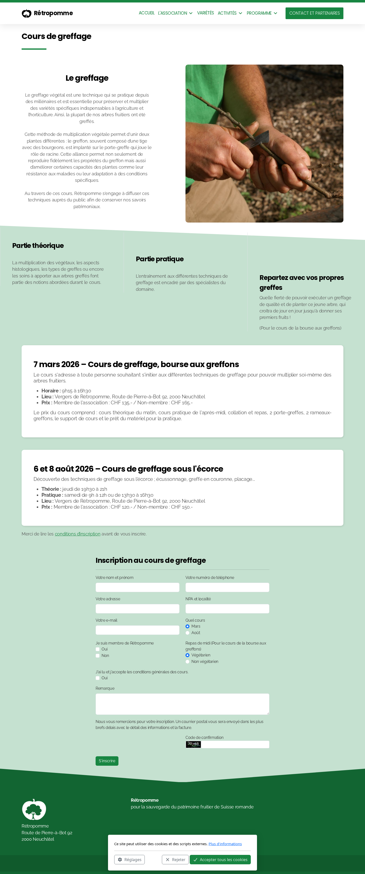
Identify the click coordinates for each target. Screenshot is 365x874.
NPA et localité (198, 599)
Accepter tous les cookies (224, 859)
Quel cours (195, 620)
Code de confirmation (204, 737)
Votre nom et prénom (114, 577)
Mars (195, 626)
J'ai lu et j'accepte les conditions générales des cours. (142, 672)
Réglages (133, 859)
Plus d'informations (225, 843)
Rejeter (178, 859)
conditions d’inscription (78, 533)
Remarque (105, 688)
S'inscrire (107, 761)
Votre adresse (108, 599)
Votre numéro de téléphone (209, 577)
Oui (105, 649)
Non (105, 655)
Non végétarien (204, 661)
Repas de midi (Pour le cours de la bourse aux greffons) (225, 646)
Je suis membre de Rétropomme (125, 643)
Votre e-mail (106, 620)
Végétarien (200, 655)
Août (195, 632)
